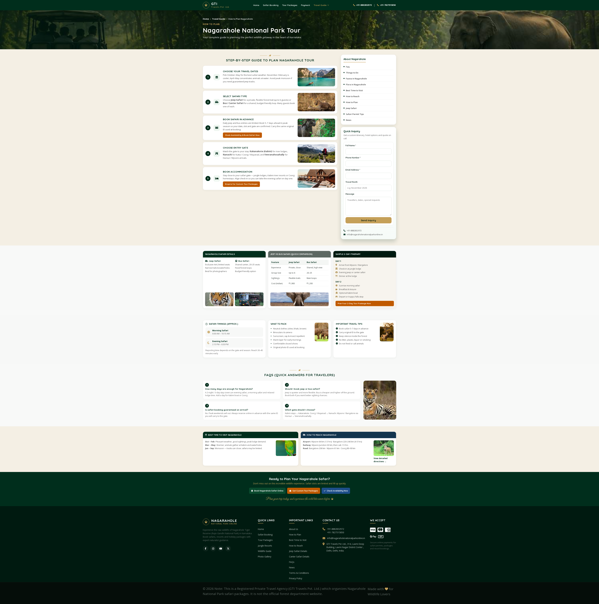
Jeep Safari (351, 108)
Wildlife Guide (264, 551)
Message (350, 194)
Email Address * (353, 170)
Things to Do (352, 72)
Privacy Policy (295, 578)
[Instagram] (213, 548)
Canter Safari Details (299, 556)
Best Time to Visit (354, 90)
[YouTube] (220, 548)
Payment (305, 5)
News (348, 120)
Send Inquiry (368, 220)
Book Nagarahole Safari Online (268, 491)
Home (256, 5)
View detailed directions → (380, 460)
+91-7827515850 (335, 532)
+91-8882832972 (335, 528)
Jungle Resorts (265, 545)
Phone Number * (353, 157)
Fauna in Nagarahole (356, 78)
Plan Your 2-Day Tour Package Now (354, 303)
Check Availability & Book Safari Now (242, 135)
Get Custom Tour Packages (305, 491)
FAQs (291, 562)
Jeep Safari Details (298, 551)
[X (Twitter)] (228, 548)
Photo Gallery (264, 556)
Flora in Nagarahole (356, 84)
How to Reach (352, 96)
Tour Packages (289, 5)
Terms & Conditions (299, 572)
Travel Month (352, 182)
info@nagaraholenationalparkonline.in (346, 538)
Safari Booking (270, 5)
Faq (348, 66)
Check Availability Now (337, 491)
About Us (293, 529)
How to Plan (352, 102)
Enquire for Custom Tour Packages (241, 184)
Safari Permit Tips (355, 114)
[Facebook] (205, 548)
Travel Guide (320, 5)
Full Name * (351, 145)
